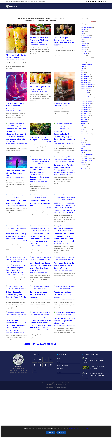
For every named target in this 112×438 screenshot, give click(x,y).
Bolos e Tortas (84, 43)
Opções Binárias (85, 150)
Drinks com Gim (85, 88)
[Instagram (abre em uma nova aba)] (93, 2)
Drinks (82, 72)
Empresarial (84, 119)
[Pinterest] (34, 364)
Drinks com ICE (85, 93)
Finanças (83, 123)
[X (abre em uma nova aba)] (86, 2)
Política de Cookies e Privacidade (78, 429)
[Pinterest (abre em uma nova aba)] (91, 2)
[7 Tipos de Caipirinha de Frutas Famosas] (16, 51)
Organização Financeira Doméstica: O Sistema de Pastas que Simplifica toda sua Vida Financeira (64, 206)
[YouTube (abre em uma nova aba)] (101, 2)
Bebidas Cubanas (85, 35)
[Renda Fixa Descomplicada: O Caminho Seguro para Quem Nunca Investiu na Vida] (64, 128)
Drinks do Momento (86, 109)
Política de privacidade (46, 383)
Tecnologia (83, 167)
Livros (82, 142)
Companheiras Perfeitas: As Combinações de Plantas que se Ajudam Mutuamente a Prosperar (64, 168)
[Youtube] (50, 364)
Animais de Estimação (86, 27)
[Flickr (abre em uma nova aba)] (99, 2)
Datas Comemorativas (86, 64)
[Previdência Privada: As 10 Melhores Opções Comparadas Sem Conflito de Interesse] (16, 262)
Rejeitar (61, 432)
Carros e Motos (85, 52)
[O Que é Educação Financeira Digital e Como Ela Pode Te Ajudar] (16, 288)
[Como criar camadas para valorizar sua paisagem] (40, 288)
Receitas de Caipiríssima (87, 158)
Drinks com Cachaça (86, 78)
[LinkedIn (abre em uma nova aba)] (95, 2)
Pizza (82, 152)
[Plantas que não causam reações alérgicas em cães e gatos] (64, 314)
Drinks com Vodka (85, 107)
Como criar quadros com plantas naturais (16, 201)
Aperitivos (83, 29)
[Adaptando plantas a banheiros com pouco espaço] (64, 288)
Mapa (59, 372)
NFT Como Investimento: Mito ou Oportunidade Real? (16, 173)
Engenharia (84, 121)
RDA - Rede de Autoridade (60, 387)
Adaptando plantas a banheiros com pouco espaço (63, 294)
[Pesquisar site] (104, 11)
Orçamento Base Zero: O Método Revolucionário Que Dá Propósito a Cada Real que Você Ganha (40, 324)
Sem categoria (84, 164)
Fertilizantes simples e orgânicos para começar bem (40, 203)
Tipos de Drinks (85, 169)
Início (58, 358)
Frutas (82, 128)
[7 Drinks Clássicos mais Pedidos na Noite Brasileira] (16, 100)
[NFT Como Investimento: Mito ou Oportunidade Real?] (16, 167)
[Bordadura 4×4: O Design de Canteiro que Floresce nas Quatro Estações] (16, 230)
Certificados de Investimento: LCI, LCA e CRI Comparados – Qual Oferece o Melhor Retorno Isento (16, 325)
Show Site (48, 384)
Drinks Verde (84, 117)
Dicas (82, 68)
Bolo (82, 41)
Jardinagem (84, 138)
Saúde (82, 162)
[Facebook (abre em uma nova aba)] (89, 2)
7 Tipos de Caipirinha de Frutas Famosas (16, 56)
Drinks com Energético (86, 86)
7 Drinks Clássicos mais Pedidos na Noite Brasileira (15, 105)
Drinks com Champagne (87, 84)
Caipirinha (83, 45)
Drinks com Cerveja (86, 82)
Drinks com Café (85, 80)
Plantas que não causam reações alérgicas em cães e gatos (64, 320)
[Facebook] (40, 359)
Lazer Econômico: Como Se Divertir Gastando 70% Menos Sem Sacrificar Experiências (40, 267)
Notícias (83, 148)
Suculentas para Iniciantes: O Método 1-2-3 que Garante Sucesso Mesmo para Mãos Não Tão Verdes (16, 136)
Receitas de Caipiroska (86, 160)
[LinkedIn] (50, 359)
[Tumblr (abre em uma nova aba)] (97, 2)
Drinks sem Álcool (85, 115)
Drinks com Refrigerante (87, 97)
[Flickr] (40, 364)
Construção (84, 60)
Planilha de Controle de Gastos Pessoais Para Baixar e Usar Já (64, 265)
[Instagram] (45, 359)
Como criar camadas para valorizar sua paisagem (38, 294)
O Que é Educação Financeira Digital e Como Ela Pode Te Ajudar (16, 294)
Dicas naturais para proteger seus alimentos (40, 138)
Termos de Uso (57, 383)
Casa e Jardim (84, 54)
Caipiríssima (84, 47)
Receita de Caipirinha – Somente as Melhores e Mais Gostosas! (40, 40)
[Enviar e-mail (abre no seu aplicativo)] (105, 2)
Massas (83, 146)
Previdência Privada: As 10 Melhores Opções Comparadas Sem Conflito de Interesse (16, 269)
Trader (82, 171)
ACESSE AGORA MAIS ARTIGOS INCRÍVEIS (40, 344)
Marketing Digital (85, 144)
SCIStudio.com (56, 384)
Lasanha (83, 140)
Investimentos (84, 136)
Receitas (83, 156)
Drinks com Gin (85, 91)
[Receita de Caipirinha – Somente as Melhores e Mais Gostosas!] (40, 34)
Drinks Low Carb (85, 113)
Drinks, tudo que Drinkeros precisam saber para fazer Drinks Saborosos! (64, 41)
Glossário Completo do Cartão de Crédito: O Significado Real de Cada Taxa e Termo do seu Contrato (40, 239)
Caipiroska (83, 49)
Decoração (83, 66)
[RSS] (34, 370)
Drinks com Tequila (86, 103)
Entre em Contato (62, 365)
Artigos (82, 31)
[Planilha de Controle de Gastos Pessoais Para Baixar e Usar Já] (64, 259)
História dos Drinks (86, 134)
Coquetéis (83, 62)
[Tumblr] (45, 364)
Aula (82, 33)
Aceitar (50, 432)
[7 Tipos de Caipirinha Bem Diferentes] (64, 100)
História (83, 132)
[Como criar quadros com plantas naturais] (16, 197)
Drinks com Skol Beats (86, 101)
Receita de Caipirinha (86, 154)
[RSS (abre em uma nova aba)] (104, 2)
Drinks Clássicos (85, 74)
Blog (82, 39)
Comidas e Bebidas (86, 58)
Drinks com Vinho (85, 105)
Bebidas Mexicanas (86, 37)
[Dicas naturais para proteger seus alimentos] (40, 133)
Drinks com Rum (85, 99)
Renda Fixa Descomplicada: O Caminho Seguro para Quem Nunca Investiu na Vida (64, 136)
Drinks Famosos (85, 111)
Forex (82, 125)
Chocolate (83, 56)
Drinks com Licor (85, 95)
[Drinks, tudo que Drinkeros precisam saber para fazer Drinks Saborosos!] (64, 34)
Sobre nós (60, 368)
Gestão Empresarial (86, 130)
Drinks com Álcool (85, 76)
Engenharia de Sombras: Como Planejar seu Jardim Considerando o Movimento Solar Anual (64, 237)
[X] (34, 359)
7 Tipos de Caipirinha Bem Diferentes (63, 104)
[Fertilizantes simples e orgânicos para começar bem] (40, 197)
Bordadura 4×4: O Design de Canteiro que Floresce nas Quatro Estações (16, 236)
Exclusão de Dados (66, 383)
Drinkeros (83, 70)
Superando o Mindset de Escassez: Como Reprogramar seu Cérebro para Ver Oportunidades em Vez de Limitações (40, 173)
